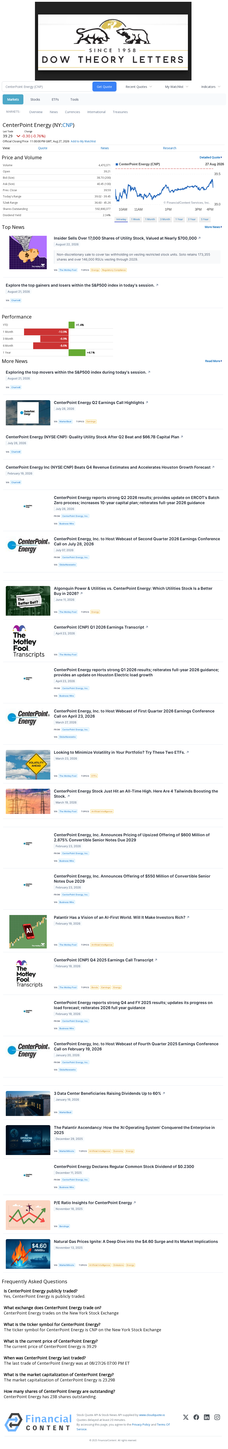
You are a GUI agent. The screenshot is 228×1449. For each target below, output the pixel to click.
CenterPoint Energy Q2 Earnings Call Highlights (101, 402)
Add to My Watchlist (83, 141)
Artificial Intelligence (102, 811)
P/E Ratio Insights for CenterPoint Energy (95, 1202)
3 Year (192, 219)
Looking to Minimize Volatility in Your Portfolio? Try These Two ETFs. (121, 752)
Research (169, 148)
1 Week (135, 219)
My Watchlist (174, 87)
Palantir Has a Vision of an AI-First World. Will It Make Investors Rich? (122, 917)
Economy (118, 1151)
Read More (212, 361)
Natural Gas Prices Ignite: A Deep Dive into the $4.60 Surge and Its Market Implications (136, 1241)
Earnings (91, 421)
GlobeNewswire (67, 564)
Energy (95, 270)
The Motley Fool (67, 270)
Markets (13, 99)
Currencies (72, 112)
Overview (36, 112)
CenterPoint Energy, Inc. (75, 516)
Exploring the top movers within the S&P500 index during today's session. (78, 372)
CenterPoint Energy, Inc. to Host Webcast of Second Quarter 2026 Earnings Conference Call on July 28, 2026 (137, 541)
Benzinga (64, 1226)
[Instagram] (217, 1422)
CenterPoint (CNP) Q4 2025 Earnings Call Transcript (106, 960)
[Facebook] (196, 1422)
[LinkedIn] (206, 1422)
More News (212, 227)
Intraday (121, 219)
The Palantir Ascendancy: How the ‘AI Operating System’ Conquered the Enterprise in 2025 (134, 1130)
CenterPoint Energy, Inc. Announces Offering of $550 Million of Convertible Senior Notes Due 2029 (132, 879)
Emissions (119, 1265)
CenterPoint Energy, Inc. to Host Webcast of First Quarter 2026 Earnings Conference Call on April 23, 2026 (134, 713)
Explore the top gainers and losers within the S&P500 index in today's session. (82, 285)
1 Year (179, 219)
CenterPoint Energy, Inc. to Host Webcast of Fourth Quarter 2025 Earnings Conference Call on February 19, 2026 (136, 1046)
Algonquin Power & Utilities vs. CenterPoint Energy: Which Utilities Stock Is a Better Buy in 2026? (133, 591)
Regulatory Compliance (114, 270)
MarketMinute (66, 1151)
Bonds (95, 987)
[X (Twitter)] (185, 1422)
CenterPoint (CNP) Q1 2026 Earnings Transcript (101, 627)
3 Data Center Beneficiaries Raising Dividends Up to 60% (109, 1093)
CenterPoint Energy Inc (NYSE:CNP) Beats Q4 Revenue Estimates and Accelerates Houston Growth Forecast (110, 467)
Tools (74, 99)
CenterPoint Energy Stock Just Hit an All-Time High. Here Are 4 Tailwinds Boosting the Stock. (136, 794)
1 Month (150, 219)
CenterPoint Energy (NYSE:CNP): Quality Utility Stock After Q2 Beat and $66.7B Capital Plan (94, 437)
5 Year (205, 219)
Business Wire (66, 523)
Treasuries (120, 112)
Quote (42, 148)
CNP (68, 124)
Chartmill (15, 300)
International (96, 112)
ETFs (55, 99)
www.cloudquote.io (152, 1415)
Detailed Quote (210, 157)
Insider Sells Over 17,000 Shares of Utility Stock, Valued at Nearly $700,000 (127, 238)
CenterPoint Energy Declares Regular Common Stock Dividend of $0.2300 (124, 1166)
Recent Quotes (136, 87)
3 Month (165, 219)
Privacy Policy (141, 1424)
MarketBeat (65, 421)
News (54, 112)
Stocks (35, 99)
